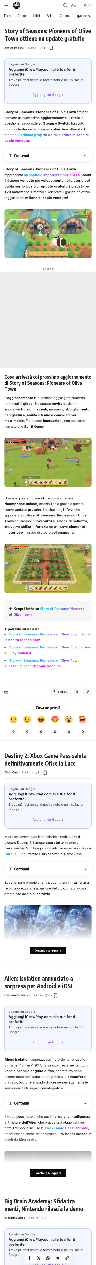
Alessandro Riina (14, 48)
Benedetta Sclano (14, 1218)
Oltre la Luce (15, 854)
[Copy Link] (66, 1258)
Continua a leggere (48, 950)
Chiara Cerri (11, 772)
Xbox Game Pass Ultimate (66, 1128)
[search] (65, 5)
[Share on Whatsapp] (48, 1258)
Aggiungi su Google (48, 95)
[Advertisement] (48, 320)
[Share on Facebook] (29, 1258)
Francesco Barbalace (16, 995)
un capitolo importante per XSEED (52, 175)
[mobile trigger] (8, 5)
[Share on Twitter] (38, 1258)
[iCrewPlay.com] (16, 5)
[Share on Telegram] (57, 1258)
